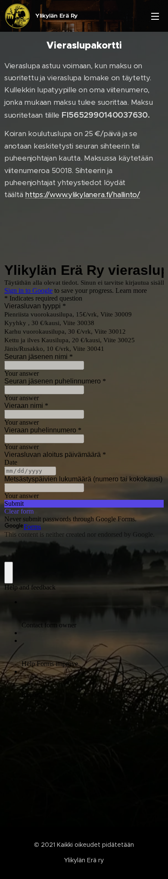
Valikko (155, 15)
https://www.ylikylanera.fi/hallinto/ (82, 194)
